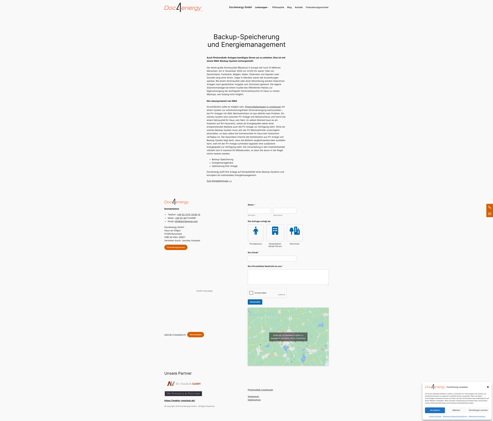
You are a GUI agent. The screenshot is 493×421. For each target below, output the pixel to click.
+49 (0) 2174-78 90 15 (188, 214)
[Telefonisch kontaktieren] (489, 207)
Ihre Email (253, 252)
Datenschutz (254, 400)
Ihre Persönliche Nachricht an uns (265, 266)
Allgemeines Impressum (476, 416)
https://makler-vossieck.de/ (179, 400)
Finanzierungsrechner (176, 247)
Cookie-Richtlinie (435, 416)
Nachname (277, 215)
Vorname (251, 215)
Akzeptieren (435, 410)
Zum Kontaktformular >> (219, 181)
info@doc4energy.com (186, 221)
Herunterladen (196, 334)
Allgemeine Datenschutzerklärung (455, 416)
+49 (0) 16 (180, 218)
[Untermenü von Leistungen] (268, 7)
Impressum (253, 396)
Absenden (255, 302)
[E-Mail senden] (489, 213)
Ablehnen (456, 410)
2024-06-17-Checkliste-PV (175, 335)
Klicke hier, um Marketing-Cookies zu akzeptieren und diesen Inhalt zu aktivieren (288, 336)
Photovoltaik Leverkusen (260, 390)
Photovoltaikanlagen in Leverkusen (263, 107)
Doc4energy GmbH (240, 7)
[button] (488, 387)
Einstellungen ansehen (478, 410)
